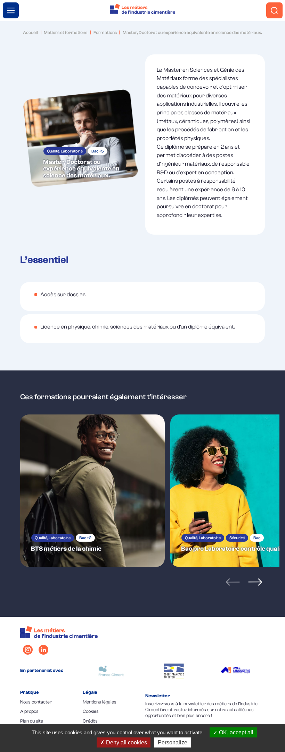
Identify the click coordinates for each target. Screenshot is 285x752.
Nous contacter (36, 702)
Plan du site (31, 721)
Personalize (172, 742)
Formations (105, 32)
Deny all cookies (126, 742)
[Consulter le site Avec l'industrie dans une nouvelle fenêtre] (236, 671)
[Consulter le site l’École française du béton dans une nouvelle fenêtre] (173, 671)
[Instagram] (28, 650)
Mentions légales (99, 702)
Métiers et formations (65, 32)
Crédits (90, 721)
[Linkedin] (43, 650)
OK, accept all (235, 732)
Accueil (30, 32)
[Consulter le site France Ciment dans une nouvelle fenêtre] (111, 671)
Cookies (91, 711)
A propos (29, 711)
